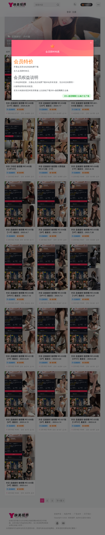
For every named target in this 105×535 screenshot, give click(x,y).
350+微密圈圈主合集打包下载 (76, 96)
